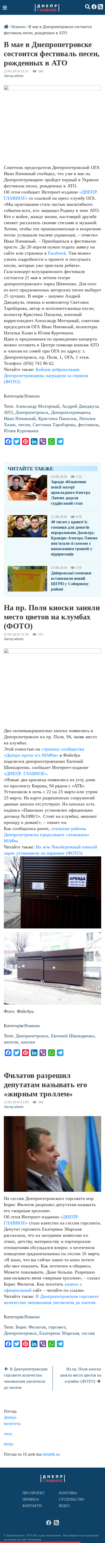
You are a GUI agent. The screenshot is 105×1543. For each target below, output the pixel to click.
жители (11, 1042)
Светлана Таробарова (54, 424)
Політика (68, 1493)
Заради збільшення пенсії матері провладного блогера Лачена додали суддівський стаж (70, 492)
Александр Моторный (38, 406)
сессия (88, 1333)
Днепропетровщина (70, 412)
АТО (8, 412)
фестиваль (88, 424)
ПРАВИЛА (30, 1499)
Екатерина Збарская (59, 1333)
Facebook (57, 253)
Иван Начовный (20, 418)
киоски (28, 1042)
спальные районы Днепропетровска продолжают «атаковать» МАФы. (46, 834)
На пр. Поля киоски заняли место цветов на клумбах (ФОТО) (80, 1375)
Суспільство (71, 1499)
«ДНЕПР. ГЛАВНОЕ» (25, 773)
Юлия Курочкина (21, 430)
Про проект (33, 1493)
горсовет (56, 1327)
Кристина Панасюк (57, 418)
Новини (18, 27)
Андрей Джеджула (80, 406)
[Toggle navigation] (5, 7)
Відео (64, 1506)
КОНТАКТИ (32, 1506)
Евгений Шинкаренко (73, 1035)
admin (18, 76)
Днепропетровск (31, 412)
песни (24, 424)
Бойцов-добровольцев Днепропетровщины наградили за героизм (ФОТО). (46, 375)
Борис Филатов (31, 1327)
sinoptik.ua (51, 1454)
